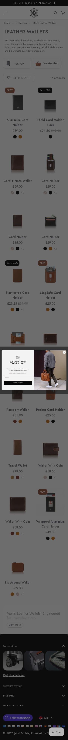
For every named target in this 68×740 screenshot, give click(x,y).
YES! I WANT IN (17, 382)
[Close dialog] (64, 352)
